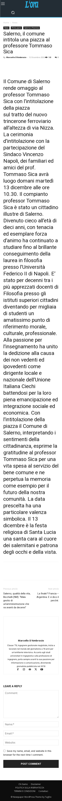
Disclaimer (36, 784)
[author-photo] (31, 635)
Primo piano (16, 28)
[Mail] (31, 669)
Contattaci (43, 791)
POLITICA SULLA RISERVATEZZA (29, 787)
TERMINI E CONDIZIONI (24, 791)
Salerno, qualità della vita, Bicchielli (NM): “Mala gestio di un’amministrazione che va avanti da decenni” (16, 600)
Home (6, 22)
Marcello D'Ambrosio (16, 57)
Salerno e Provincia (31, 28)
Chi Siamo (23, 784)
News (14, 22)
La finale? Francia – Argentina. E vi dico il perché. (48, 597)
